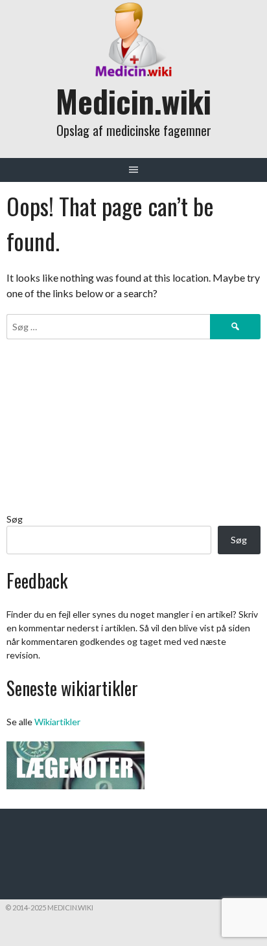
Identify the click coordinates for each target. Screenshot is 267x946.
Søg (14, 518)
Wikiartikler (57, 721)
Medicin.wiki (133, 101)
